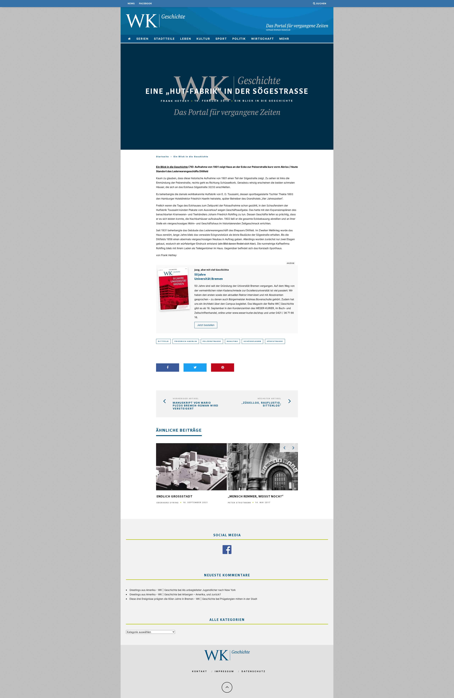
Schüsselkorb (252, 341)
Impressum (224, 671)
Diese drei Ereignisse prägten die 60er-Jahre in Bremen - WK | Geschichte (172, 598)
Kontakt (199, 671)
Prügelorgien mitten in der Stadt (238, 598)
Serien (142, 38)
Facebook (145, 3)
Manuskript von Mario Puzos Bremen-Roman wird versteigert (195, 405)
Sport (221, 38)
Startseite (162, 156)
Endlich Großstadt (174, 496)
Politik (239, 38)
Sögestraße (275, 341)
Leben (185, 38)
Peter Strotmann (239, 503)
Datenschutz (254, 671)
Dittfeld (163, 341)
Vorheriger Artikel (186, 398)
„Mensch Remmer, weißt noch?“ (255, 496)
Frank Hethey (175, 100)
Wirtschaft (262, 38)
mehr (284, 38)
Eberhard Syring (168, 503)
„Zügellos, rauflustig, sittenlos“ (261, 404)
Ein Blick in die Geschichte (264, 100)
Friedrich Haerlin (186, 341)
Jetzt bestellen (205, 324)
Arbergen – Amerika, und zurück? (201, 594)
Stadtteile (164, 38)
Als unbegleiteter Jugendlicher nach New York (209, 589)
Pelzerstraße (212, 341)
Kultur (203, 38)
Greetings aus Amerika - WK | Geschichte (153, 589)
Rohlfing (232, 341)
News (131, 3)
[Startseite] (129, 39)
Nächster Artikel (269, 398)
